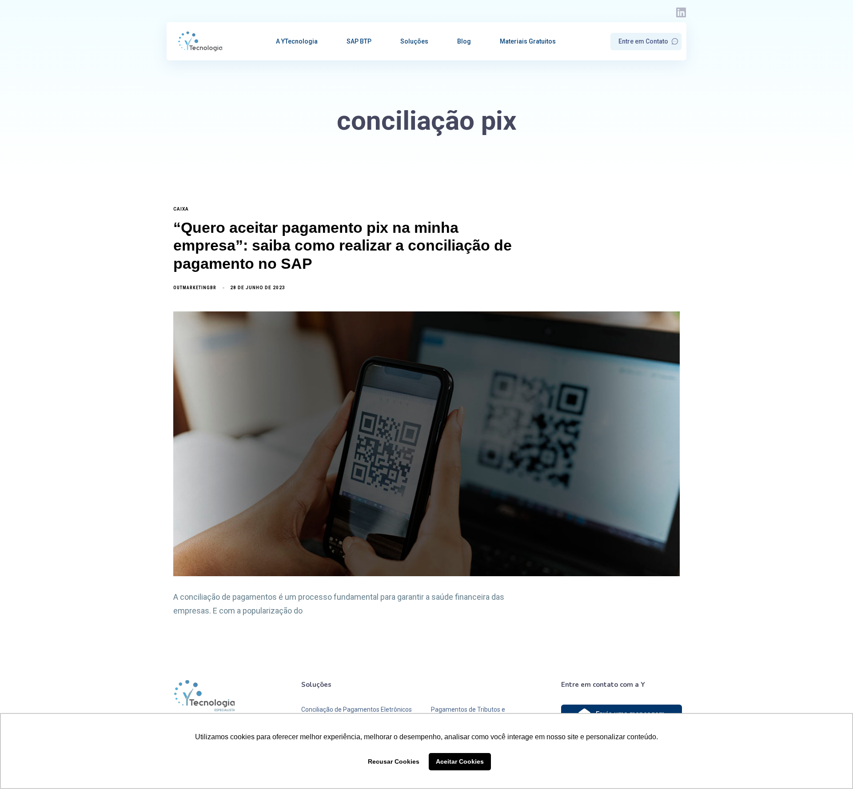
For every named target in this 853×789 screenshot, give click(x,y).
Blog (464, 41)
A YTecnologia (297, 41)
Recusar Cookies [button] (393, 761)
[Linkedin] (680, 12)
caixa (181, 209)
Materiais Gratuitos (528, 41)
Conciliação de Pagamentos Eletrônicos (356, 709)
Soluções (414, 41)
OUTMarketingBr (194, 287)
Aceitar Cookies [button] (460, 761)
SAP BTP (359, 41)
